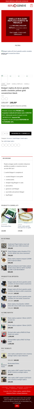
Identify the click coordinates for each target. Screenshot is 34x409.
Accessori (9, 138)
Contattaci (14, 388)
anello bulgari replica (9, 141)
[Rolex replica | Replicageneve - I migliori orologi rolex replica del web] (17, 6)
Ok (17, 405)
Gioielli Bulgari (16, 138)
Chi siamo (5, 387)
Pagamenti (12, 387)
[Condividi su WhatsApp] (2, 145)
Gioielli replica (17, 84)
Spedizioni (20, 387)
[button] (2, 5)
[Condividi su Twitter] (9, 145)
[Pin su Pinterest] (15, 145)
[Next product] (2, 98)
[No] (32, 402)
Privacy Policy (23, 388)
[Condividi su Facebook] (6, 145)
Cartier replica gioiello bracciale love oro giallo (24, 226)
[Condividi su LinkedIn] (18, 145)
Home (3, 84)
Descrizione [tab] (7, 158)
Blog (7, 388)
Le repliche (28, 387)
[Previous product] (6, 98)
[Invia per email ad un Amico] (12, 145)
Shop (8, 84)
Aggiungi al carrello (20, 133)
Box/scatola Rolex (6, 226)
